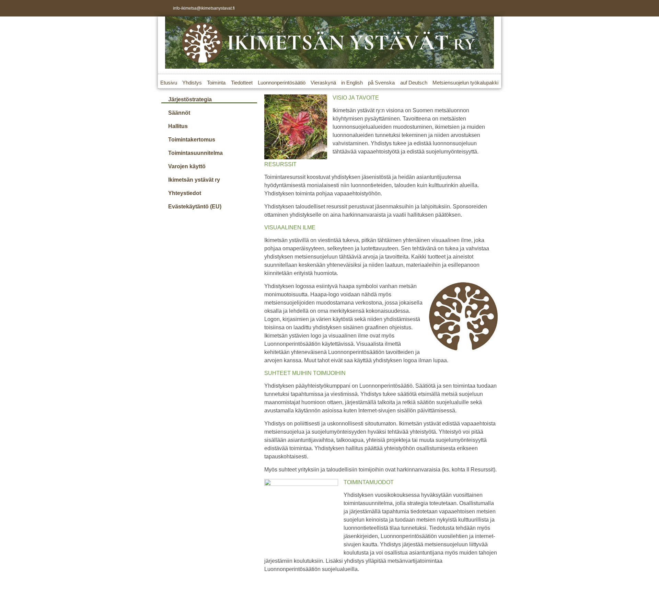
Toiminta (216, 82)
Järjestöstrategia (190, 99)
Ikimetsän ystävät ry (194, 180)
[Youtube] (493, 8)
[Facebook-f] (470, 8)
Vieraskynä (323, 82)
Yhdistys (192, 82)
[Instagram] (481, 8)
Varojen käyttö (187, 166)
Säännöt (179, 113)
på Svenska (381, 82)
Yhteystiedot (184, 193)
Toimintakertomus (191, 139)
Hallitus (178, 126)
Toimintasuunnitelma (195, 153)
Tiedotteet (242, 82)
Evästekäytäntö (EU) (194, 206)
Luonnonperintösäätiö (281, 82)
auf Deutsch (413, 82)
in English (352, 82)
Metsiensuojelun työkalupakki (465, 82)
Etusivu (168, 82)
